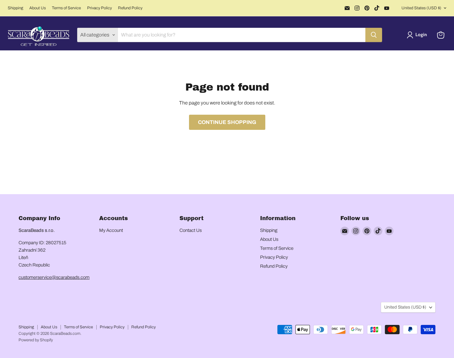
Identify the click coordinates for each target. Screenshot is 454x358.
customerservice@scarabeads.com (54, 277)
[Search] (373, 35)
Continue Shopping (227, 122)
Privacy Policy (99, 8)
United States (421, 8)
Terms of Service (66, 8)
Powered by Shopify (36, 340)
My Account (111, 230)
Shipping (15, 8)
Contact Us (190, 230)
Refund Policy (130, 8)
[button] (418, 35)
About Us (37, 8)
